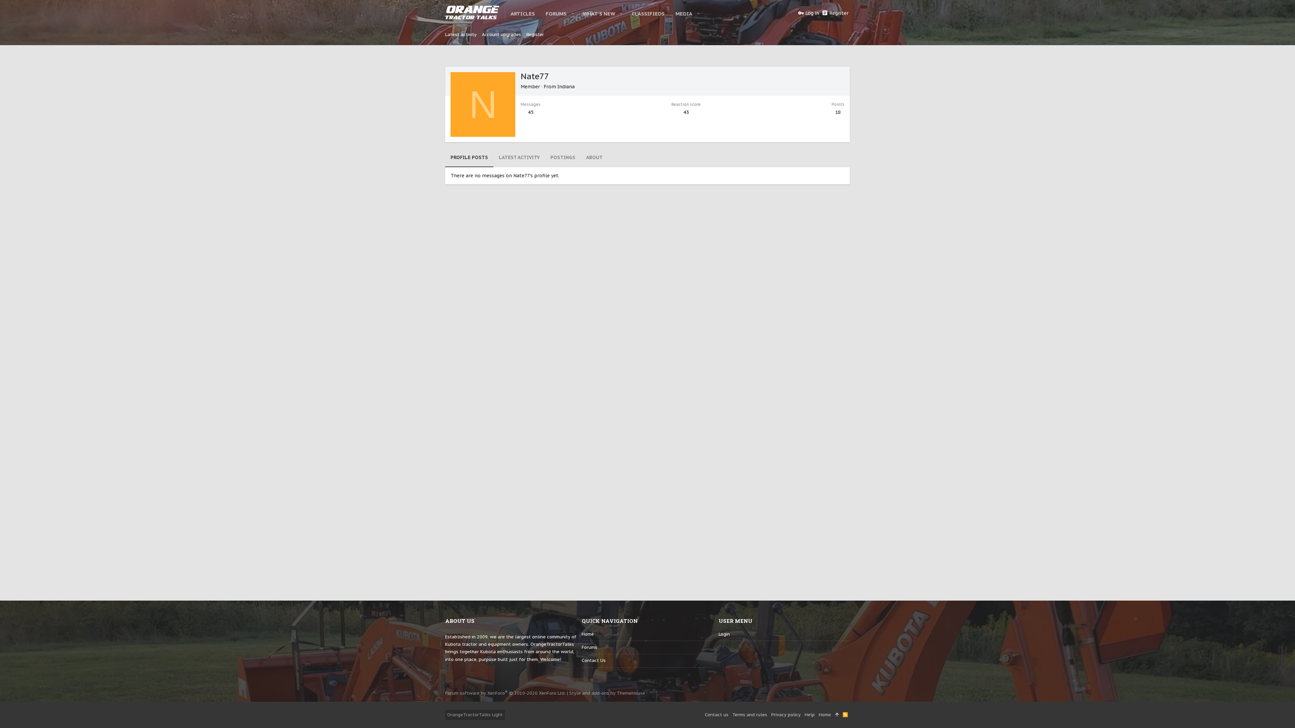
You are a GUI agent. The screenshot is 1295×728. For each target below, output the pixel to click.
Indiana (566, 87)
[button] (573, 13)
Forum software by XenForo (505, 693)
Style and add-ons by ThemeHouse (607, 693)
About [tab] (594, 157)
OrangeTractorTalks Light (475, 715)
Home (588, 634)
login (724, 634)
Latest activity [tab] (519, 157)
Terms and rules (749, 715)
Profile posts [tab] (469, 157)
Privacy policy (786, 715)
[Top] (837, 715)
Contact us (594, 660)
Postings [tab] (562, 157)
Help (810, 715)
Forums (589, 647)
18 (838, 112)
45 (531, 112)
